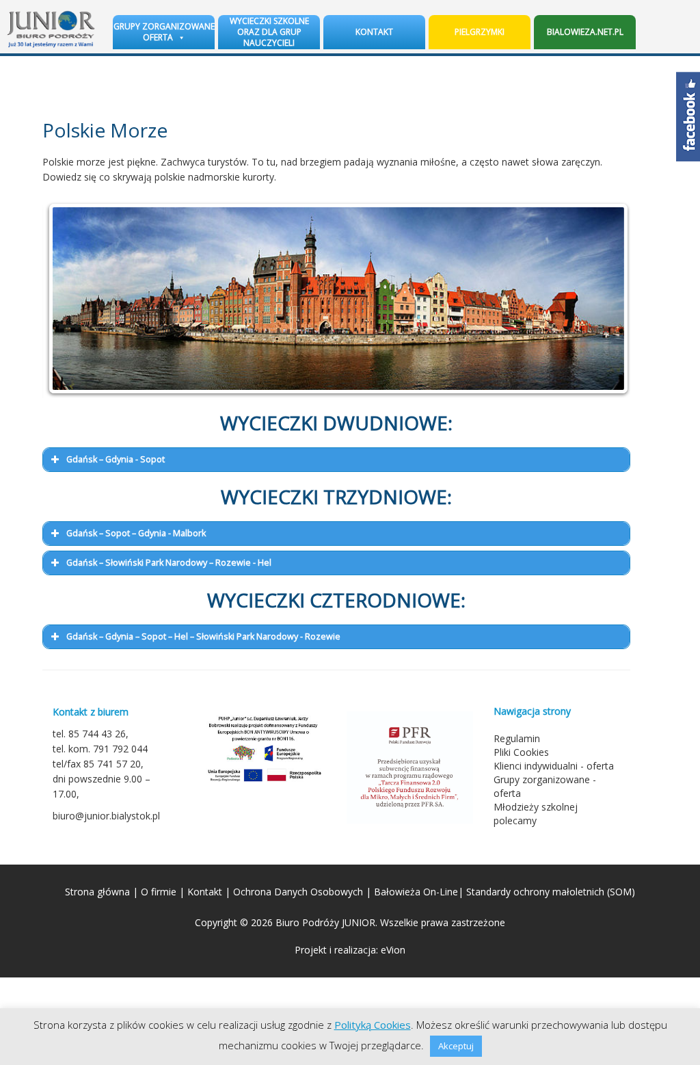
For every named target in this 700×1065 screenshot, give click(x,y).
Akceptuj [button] (456, 1046)
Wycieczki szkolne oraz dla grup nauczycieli (269, 32)
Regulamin (517, 738)
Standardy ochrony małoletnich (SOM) (550, 891)
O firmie (158, 891)
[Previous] (71, 299)
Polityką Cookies (372, 1024)
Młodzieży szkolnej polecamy (536, 813)
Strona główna (97, 891)
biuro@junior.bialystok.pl (106, 815)
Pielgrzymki (479, 32)
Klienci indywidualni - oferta (554, 765)
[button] (336, 459)
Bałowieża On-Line (416, 891)
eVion (393, 949)
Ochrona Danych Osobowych (298, 891)
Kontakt (374, 32)
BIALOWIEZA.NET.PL (585, 32)
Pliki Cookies (521, 752)
